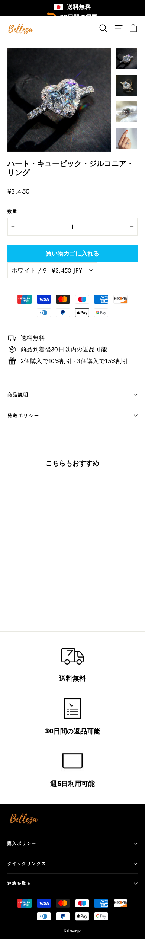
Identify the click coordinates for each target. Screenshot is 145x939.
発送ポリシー (23, 415)
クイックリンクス (26, 863)
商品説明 (18, 394)
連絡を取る (19, 883)
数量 (12, 211)
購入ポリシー (22, 843)
